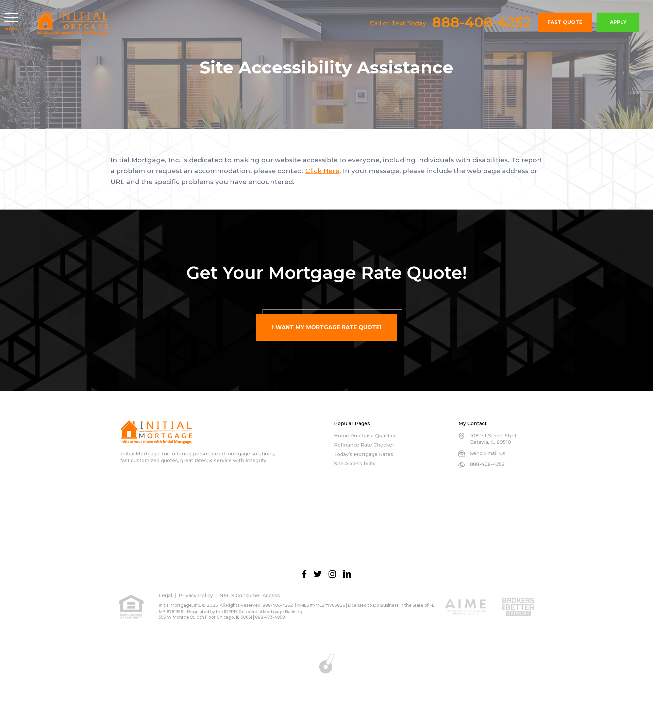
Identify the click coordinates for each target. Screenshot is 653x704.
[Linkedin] (347, 574)
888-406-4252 (481, 22)
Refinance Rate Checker (364, 445)
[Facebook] (304, 574)
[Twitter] (318, 574)
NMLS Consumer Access (249, 595)
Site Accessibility (354, 463)
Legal (165, 595)
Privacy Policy (196, 595)
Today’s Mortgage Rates (363, 454)
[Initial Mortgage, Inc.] (73, 23)
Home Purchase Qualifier (365, 436)
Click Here (322, 171)
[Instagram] (332, 574)
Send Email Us (487, 453)
